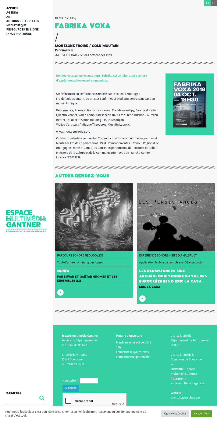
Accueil (12, 8)
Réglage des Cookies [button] (174, 413)
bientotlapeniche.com (185, 398)
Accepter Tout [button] (201, 413)
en (213, 3)
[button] (40, 398)
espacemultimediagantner (188, 383)
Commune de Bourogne (186, 359)
